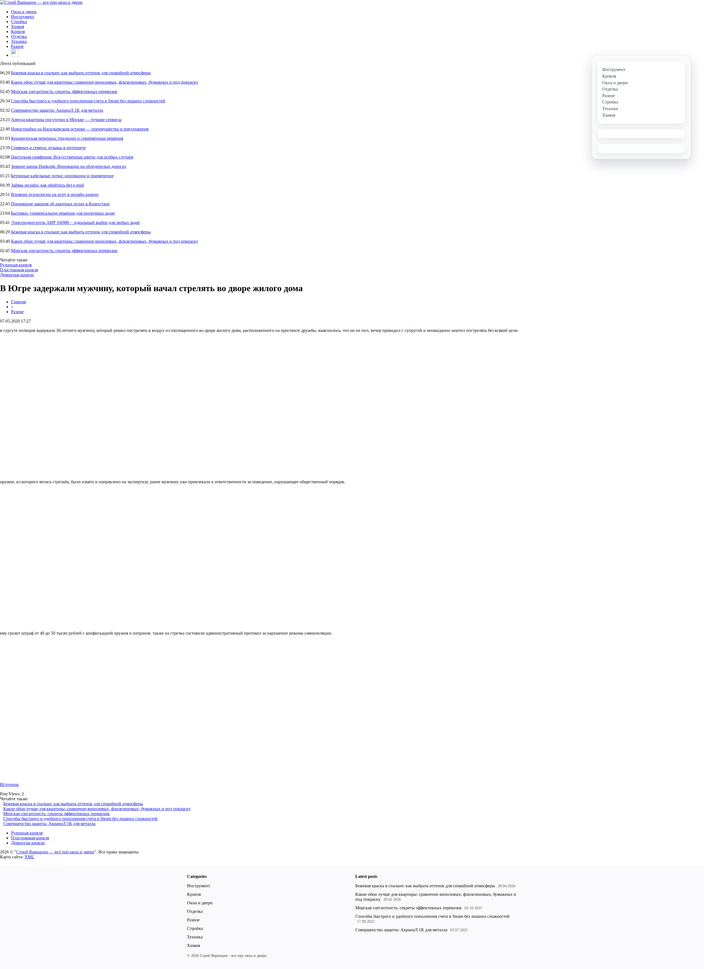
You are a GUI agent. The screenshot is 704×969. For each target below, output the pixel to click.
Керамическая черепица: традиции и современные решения (67, 138)
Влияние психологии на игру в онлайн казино (54, 194)
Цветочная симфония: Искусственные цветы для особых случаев (72, 157)
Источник (9, 784)
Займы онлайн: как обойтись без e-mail (47, 185)
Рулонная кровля (16, 265)
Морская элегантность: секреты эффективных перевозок (64, 91)
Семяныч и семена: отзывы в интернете (48, 147)
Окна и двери (24, 11)
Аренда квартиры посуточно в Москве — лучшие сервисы (66, 119)
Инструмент (22, 16)
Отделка (19, 36)
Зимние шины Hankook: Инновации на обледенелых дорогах (68, 166)
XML (29, 857)
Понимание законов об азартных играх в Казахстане (60, 203)
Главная (18, 301)
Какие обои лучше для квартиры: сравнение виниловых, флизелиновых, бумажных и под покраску (104, 82)
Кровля (18, 31)
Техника (19, 41)
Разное (17, 46)
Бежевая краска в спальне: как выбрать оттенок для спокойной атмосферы (81, 72)
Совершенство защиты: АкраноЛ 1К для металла (57, 110)
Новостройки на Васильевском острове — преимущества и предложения (79, 129)
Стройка (19, 21)
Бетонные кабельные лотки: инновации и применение (62, 175)
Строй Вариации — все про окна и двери (55, 852)
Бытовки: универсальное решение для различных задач (63, 213)
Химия (17, 26)
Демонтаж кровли (17, 274)
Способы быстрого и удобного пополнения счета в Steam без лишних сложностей (88, 101)
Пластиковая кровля (19, 270)
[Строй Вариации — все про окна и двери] (41, 2)
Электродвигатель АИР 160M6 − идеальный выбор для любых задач (75, 222)
